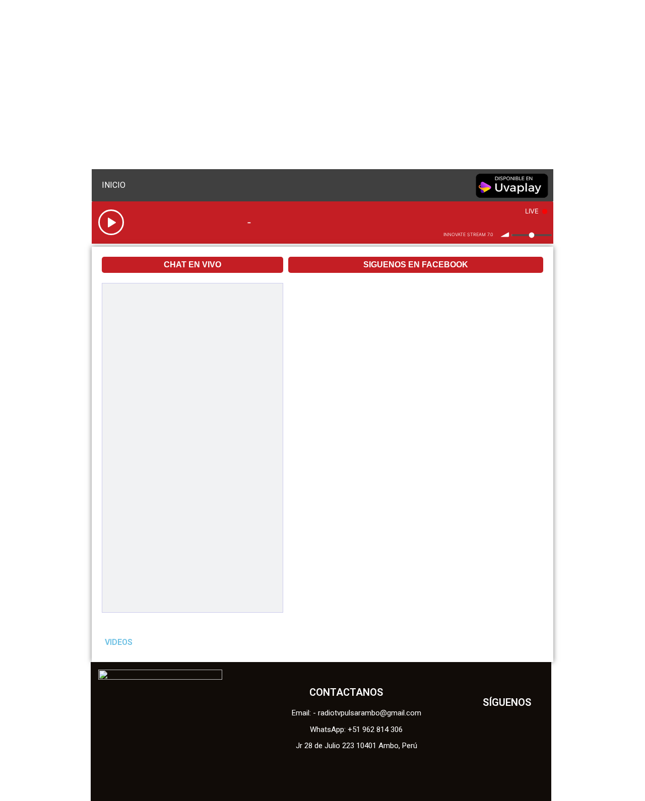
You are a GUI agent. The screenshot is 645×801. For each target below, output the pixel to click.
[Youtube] (493, 752)
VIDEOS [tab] (119, 642)
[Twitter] (521, 724)
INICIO (113, 185)
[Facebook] (493, 724)
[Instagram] (521, 752)
